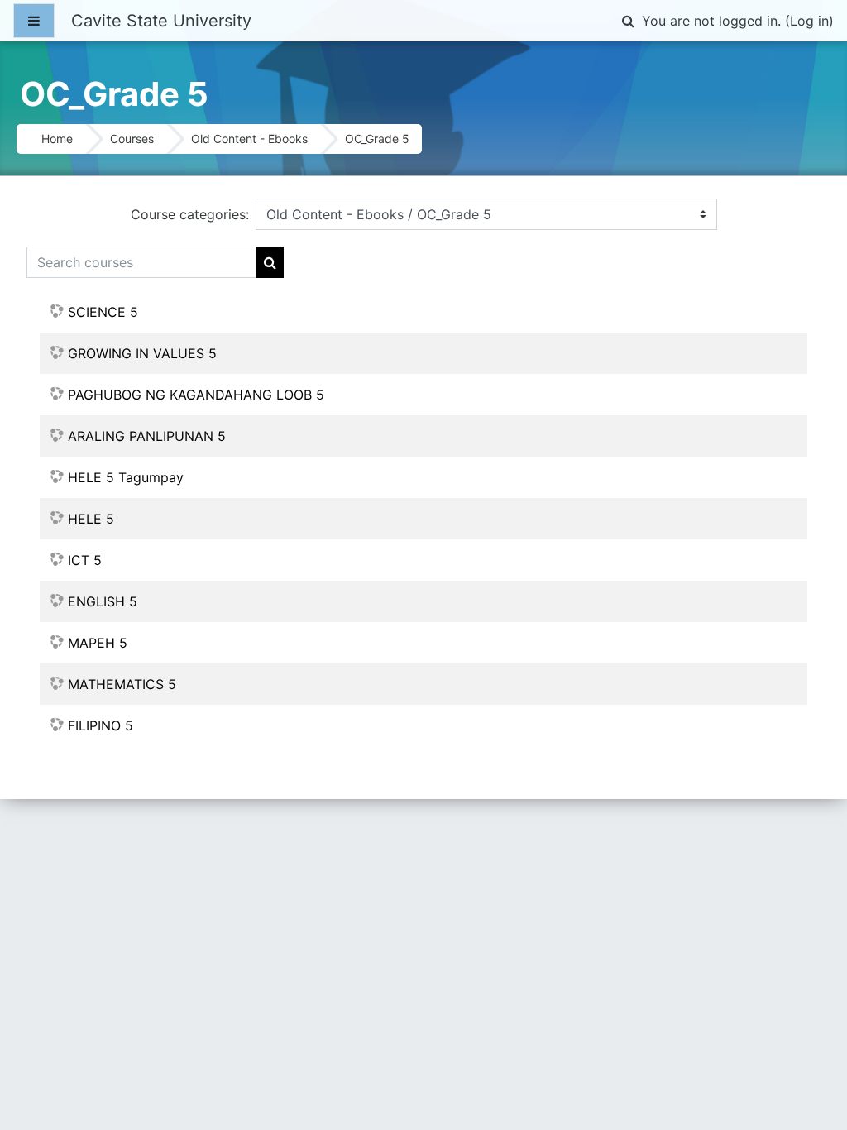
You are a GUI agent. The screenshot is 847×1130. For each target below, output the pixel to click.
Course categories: (190, 214)
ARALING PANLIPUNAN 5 (147, 436)
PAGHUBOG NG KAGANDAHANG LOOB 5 (196, 394)
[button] (628, 20)
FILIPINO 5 (100, 725)
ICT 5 (85, 560)
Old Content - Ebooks (249, 139)
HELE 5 (91, 518)
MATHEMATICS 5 (122, 684)
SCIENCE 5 (103, 312)
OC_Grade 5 (377, 139)
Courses (132, 139)
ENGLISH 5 (102, 601)
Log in (809, 20)
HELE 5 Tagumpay (126, 477)
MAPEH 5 (97, 642)
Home (57, 139)
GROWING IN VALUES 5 (142, 353)
